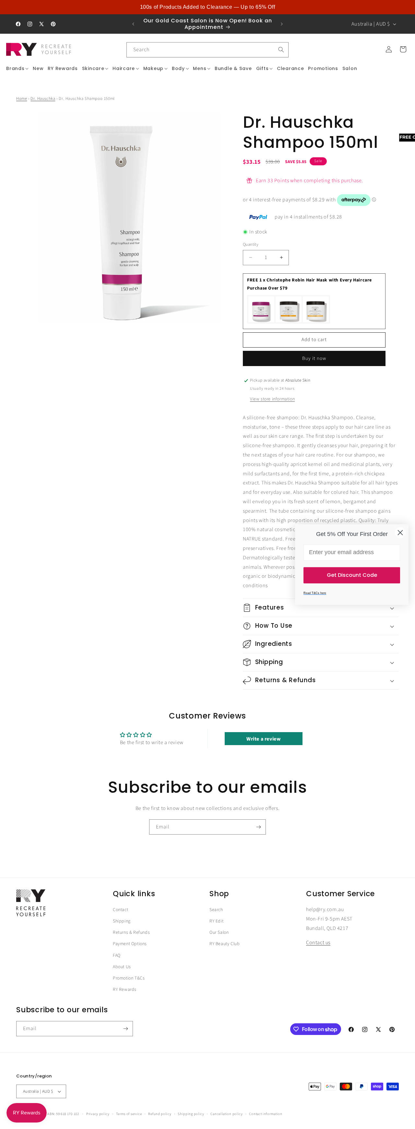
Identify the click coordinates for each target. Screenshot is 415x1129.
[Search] (281, 49)
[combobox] (207, 49)
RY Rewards (124, 990)
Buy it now (314, 358)
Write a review (263, 739)
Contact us (318, 942)
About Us (122, 967)
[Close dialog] (400, 532)
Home (21, 98)
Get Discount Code (352, 575)
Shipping (122, 921)
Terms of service (129, 1113)
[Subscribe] (258, 827)
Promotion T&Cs (129, 978)
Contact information (265, 1113)
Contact (120, 910)
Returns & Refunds (131, 933)
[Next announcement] (282, 24)
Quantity (250, 244)
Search (216, 910)
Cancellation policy (226, 1113)
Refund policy (159, 1113)
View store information (272, 399)
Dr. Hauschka (42, 98)
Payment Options (130, 944)
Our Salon (219, 933)
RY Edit (216, 921)
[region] (207, 7)
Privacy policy (98, 1113)
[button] (17, 68)
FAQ (117, 955)
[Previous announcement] (133, 24)
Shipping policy (191, 1113)
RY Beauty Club (224, 944)
